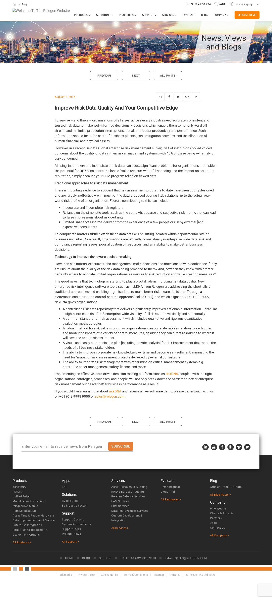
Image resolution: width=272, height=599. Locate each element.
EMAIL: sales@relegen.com (186, 558)
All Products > (22, 542)
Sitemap (159, 575)
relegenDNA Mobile (25, 506)
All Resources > (171, 499)
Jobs (213, 523)
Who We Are (218, 508)
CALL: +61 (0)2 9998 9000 (138, 558)
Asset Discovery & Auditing (129, 487)
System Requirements (76, 524)
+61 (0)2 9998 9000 (201, 3)
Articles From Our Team (226, 487)
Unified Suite (21, 496)
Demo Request (170, 487)
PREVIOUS (104, 75)
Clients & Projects (222, 513)
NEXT (136, 75)
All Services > (120, 528)
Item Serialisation (24, 511)
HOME (69, 558)
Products (81, 15)
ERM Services (120, 506)
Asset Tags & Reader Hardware (33, 515)
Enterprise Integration (27, 525)
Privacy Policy (86, 575)
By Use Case (70, 501)
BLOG (86, 558)
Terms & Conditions (136, 575)
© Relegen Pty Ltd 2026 (200, 575)
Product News (71, 534)
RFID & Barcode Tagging (127, 491)
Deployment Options (26, 534)
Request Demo (247, 15)
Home (14, 4)
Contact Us (217, 527)
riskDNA (172, 373)
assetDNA (19, 487)
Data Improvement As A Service (34, 520)
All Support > (70, 541)
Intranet (175, 575)
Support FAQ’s (71, 529)
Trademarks (64, 575)
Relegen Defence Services (128, 496)
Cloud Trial (168, 491)
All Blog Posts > (220, 494)
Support (148, 15)
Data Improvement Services (129, 511)
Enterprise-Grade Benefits (30, 530)
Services (168, 15)
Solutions (103, 15)
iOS (64, 487)
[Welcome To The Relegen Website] (41, 11)
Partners (216, 518)
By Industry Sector (74, 505)
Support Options (73, 519)
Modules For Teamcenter (29, 501)
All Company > (219, 535)
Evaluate (189, 15)
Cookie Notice (109, 575)
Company (220, 15)
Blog (204, 15)
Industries (126, 15)
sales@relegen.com (109, 396)
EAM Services (120, 501)
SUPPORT (105, 558)
